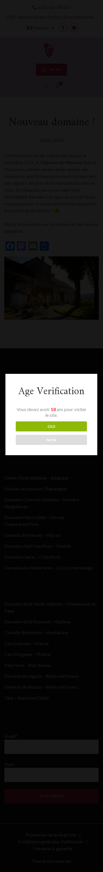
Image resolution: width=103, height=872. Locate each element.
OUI (51, 426)
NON (51, 439)
